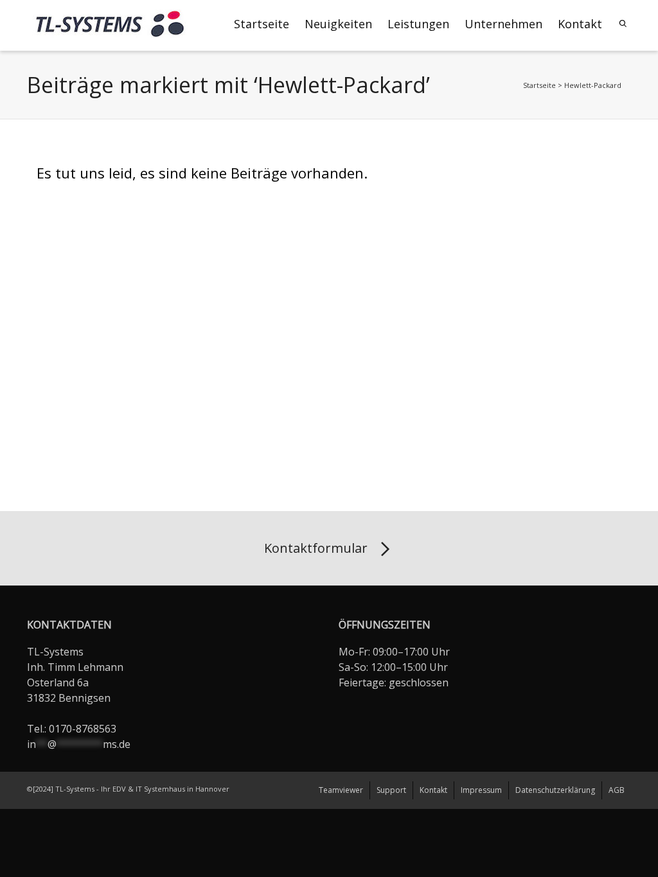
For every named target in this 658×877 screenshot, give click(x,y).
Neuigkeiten (338, 23)
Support (391, 790)
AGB (617, 790)
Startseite (261, 23)
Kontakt (580, 23)
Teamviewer (341, 790)
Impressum (481, 790)
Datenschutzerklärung (555, 790)
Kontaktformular (316, 548)
